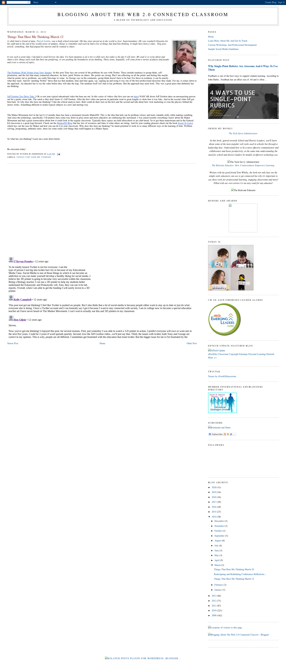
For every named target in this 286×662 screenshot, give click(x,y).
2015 (214, 511)
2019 (214, 492)
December (220, 520)
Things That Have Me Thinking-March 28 (234, 569)
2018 (214, 497)
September (220, 535)
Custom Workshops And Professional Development (232, 44)
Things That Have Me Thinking (33, 157)
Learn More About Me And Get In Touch (227, 40)
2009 (214, 615)
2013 (214, 595)
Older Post (192, 343)
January (218, 589)
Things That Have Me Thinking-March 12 (35, 36)
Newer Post (12, 343)
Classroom (223, 354)
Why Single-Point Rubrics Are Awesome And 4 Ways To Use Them (243, 68)
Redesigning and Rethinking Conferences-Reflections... (240, 574)
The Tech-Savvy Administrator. (243, 133)
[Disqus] (102, 208)
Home (102, 343)
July (217, 545)
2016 (214, 506)
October (219, 530)
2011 (214, 605)
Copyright (233, 354)
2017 (214, 501)
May (217, 555)
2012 (214, 600)
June (217, 550)
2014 (214, 516)
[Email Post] (58, 154)
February (219, 584)
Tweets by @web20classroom (222, 376)
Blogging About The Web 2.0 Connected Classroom (143, 14)
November (220, 525)
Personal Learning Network (261, 354)
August (218, 540)
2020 (214, 487)
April (217, 560)
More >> (212, 357)
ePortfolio (212, 354)
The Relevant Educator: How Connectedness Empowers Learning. (243, 165)
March (218, 565)
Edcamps (243, 354)
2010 (214, 610)
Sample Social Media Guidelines (223, 49)
